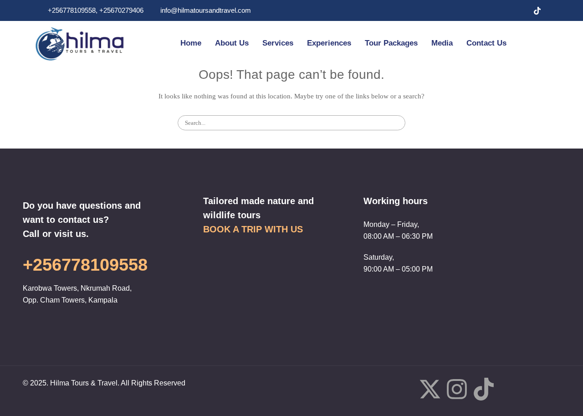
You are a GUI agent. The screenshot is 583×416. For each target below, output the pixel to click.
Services (277, 43)
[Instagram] (519, 10)
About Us (232, 43)
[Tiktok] (483, 391)
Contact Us (486, 43)
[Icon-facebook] (403, 389)
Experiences (329, 43)
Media (442, 43)
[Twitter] (500, 10)
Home (190, 43)
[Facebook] (482, 10)
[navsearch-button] (533, 43)
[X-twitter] (430, 391)
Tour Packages (391, 43)
